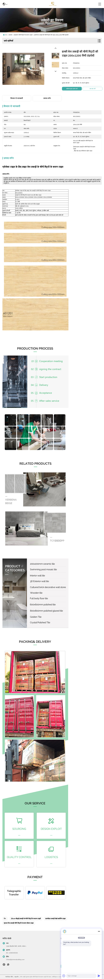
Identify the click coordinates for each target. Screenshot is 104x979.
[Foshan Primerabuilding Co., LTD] (53, 4)
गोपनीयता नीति (9, 977)
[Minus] (99, 931)
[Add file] (63, 976)
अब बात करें (92, 88)
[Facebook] (4, 965)
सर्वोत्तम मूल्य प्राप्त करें (71, 88)
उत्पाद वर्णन (47, 98)
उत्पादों (10, 35)
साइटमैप (16, 977)
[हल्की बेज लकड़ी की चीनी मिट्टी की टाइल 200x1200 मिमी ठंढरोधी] (23, 68)
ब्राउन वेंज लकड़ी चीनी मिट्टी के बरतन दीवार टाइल (19, 923)
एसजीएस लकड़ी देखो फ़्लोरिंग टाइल (55, 918)
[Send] (99, 976)
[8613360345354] (8, 965)
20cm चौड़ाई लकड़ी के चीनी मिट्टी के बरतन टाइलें (26, 918)
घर (6, 35)
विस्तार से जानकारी (16, 98)
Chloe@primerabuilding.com (15, 959)
